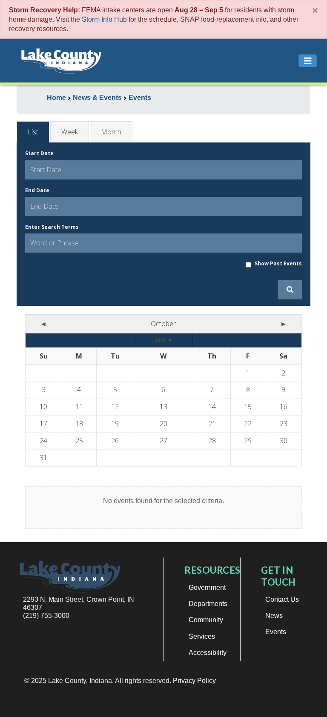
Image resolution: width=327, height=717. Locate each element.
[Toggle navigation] (307, 61)
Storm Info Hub (104, 19)
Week (69, 132)
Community (206, 619)
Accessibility (208, 652)
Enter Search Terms (52, 226)
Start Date (39, 153)
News (274, 615)
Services (202, 636)
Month (111, 132)
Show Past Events (278, 263)
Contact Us (282, 599)
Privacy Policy (194, 680)
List (33, 132)
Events (275, 631)
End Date (37, 190)
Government (207, 587)
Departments (208, 603)
